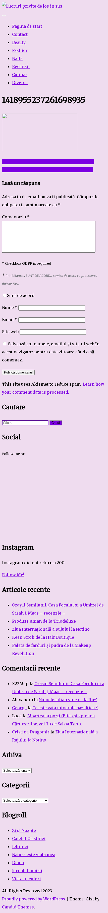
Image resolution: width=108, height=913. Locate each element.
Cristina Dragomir (30, 731)
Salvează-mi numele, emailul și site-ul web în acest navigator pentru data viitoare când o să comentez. (50, 351)
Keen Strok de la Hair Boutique (43, 637)
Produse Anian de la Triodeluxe (44, 621)
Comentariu (16, 216)
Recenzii (21, 66)
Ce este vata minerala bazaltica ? (65, 707)
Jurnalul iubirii (27, 870)
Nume (9, 307)
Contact (20, 34)
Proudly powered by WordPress (33, 898)
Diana (18, 862)
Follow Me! (13, 574)
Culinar (19, 74)
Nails (17, 58)
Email (9, 319)
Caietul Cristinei (28, 838)
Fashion (20, 50)
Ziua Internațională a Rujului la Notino (51, 629)
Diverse (20, 82)
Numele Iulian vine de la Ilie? (68, 699)
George (19, 707)
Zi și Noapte (24, 830)
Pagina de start (27, 26)
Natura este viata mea (33, 854)
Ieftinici (20, 846)
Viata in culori (26, 878)
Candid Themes (18, 906)
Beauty (19, 42)
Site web (10, 331)
